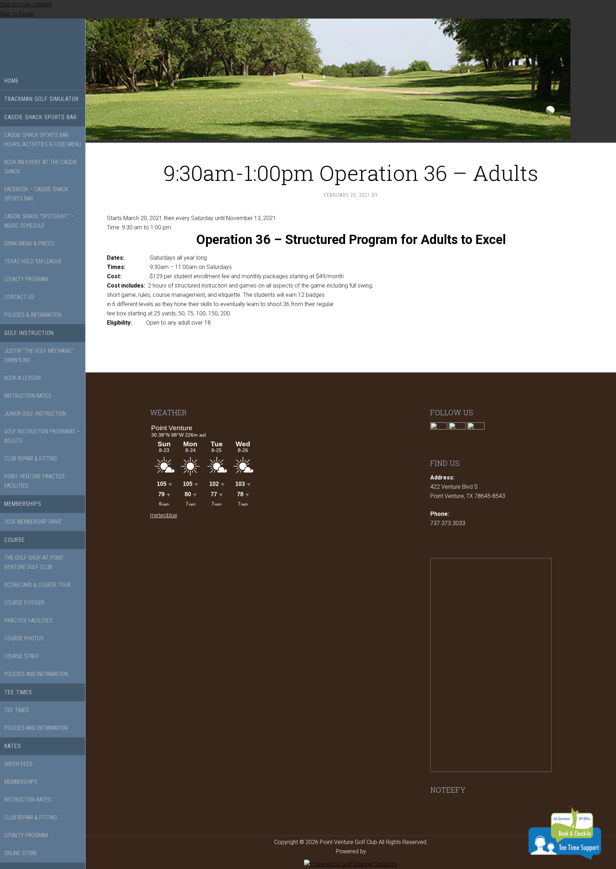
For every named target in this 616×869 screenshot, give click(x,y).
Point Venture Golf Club (43, 45)
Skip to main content (26, 4)
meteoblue (163, 515)
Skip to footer (17, 13)
